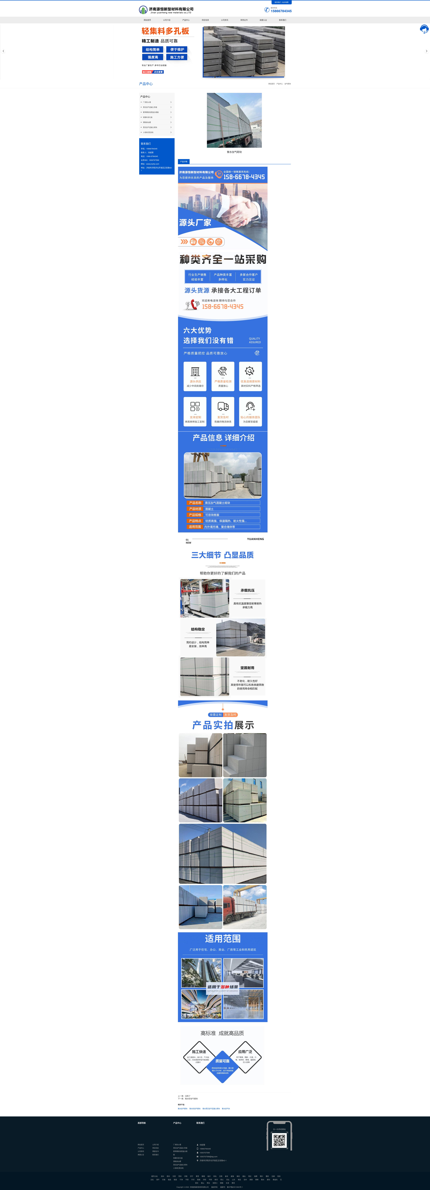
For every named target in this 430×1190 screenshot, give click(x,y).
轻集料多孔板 (147, 117)
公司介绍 (166, 20)
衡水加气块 (226, 1108)
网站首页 (147, 20)
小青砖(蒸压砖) (148, 132)
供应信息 (205, 20)
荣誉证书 (244, 20)
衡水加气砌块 (182, 1108)
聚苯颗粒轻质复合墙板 (151, 112)
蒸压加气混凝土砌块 (150, 127)
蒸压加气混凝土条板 (150, 107)
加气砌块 (288, 84)
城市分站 (154, 1176)
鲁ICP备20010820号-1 (235, 1187)
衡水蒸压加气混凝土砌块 (211, 1108)
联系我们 (278, 2)
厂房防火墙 (147, 102)
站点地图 (285, 2)
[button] (212, 77)
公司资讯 (224, 20)
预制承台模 (147, 122)
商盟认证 (263, 20)
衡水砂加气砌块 (191, 1098)
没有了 (187, 1096)
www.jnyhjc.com (152, 164)
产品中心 (186, 20)
